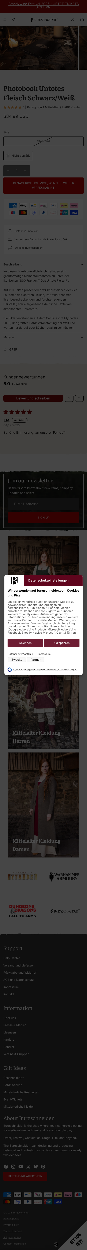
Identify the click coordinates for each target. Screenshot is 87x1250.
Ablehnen (25, 643)
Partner (35, 660)
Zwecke (16, 660)
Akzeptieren (62, 643)
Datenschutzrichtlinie (20, 653)
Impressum (44, 653)
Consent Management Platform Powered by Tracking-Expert (45, 669)
